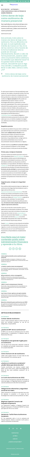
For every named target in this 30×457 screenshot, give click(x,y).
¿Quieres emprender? (15, 442)
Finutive (21, 215)
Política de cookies (20, 448)
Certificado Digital (6, 115)
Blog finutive (5, 9)
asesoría (16, 216)
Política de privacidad (10, 448)
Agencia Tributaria (19, 156)
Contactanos (12, 1)
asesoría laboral (21, 213)
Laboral (15, 439)
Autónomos (14, 9)
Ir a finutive (4, 1)
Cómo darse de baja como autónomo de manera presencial (13, 12)
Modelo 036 (4, 165)
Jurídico (15, 436)
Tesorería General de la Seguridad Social (11, 191)
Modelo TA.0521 (17, 197)
